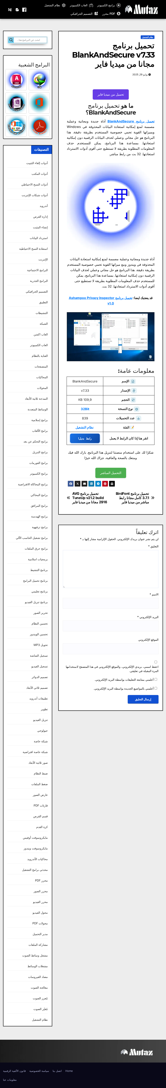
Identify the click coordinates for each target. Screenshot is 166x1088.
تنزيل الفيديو (40, 719)
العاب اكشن (41, 334)
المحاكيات (42, 377)
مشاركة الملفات (38, 944)
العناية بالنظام (40, 355)
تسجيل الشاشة (39, 655)
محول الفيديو (40, 912)
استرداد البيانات (39, 238)
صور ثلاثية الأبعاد (38, 762)
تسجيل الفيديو (39, 666)
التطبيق (43, 302)
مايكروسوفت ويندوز (36, 848)
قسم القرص (40, 816)
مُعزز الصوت (40, 998)
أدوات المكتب (40, 173)
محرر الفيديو (40, 902)
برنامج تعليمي (39, 591)
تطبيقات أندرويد (38, 698)
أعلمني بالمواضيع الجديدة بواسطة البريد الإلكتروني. (124, 688)
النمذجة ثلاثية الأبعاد (36, 398)
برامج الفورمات (38, 462)
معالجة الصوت (39, 987)
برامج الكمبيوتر (106, 5)
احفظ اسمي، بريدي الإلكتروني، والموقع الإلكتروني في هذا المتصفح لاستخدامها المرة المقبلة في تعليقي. (112, 669)
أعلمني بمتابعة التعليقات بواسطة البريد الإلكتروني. (124, 679)
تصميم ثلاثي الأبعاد (37, 687)
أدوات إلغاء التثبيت (37, 163)
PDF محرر (108, 13)
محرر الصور (41, 891)
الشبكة (44, 323)
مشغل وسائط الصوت (35, 955)
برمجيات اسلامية (38, 559)
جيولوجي (42, 730)
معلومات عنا (10, 1079)
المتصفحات (41, 366)
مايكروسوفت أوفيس (35, 837)
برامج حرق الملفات (36, 548)
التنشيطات (42, 313)
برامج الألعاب (40, 430)
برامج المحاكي (39, 495)
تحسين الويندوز (39, 634)
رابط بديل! (85, 438)
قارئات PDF (41, 805)
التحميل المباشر (110, 473)
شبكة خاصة (41, 741)
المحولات (42, 388)
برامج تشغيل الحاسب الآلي (32, 537)
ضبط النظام (41, 773)
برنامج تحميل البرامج (35, 580)
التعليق (153, 546)
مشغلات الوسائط (38, 966)
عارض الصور (40, 794)
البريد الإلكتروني (148, 617)
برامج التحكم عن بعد (35, 441)
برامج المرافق (39, 505)
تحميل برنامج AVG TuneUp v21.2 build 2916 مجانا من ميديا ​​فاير (89, 498)
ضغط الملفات (39, 784)
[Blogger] (17, 9)
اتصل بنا (57, 1070)
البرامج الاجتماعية (37, 270)
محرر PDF (41, 880)
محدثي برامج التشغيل (35, 869)
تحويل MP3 (41, 645)
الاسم (154, 594)
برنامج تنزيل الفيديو (36, 602)
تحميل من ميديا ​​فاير (111, 94)
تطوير (44, 709)
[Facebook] (24, 9)
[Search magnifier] (11, 40)
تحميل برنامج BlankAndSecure (130, 121)
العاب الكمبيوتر (78, 5)
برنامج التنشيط (39, 570)
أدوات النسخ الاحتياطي (34, 184)
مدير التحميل (40, 934)
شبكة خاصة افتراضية (35, 752)
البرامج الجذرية (39, 280)
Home (69, 1070)
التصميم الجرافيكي (81, 13)
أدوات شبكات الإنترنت (35, 195)
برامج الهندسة (39, 516)
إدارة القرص (40, 216)
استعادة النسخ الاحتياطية (33, 248)
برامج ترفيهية (40, 527)
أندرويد (44, 205)
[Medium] (10, 9)
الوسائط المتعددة (38, 409)
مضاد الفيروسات (38, 976)
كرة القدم (42, 827)
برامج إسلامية (39, 420)
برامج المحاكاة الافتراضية (33, 484)
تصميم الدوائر (40, 677)
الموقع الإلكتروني (148, 639)
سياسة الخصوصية (39, 1070)
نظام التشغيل (52, 5)
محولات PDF (40, 923)
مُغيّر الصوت (40, 1009)
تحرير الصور (40, 612)
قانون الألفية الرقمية (14, 1070)
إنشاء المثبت (40, 227)
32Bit (85, 409)
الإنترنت (43, 259)
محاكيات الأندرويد (37, 859)
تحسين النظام (40, 623)
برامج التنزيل (40, 452)
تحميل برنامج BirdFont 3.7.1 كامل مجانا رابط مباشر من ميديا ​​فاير (132, 498)
